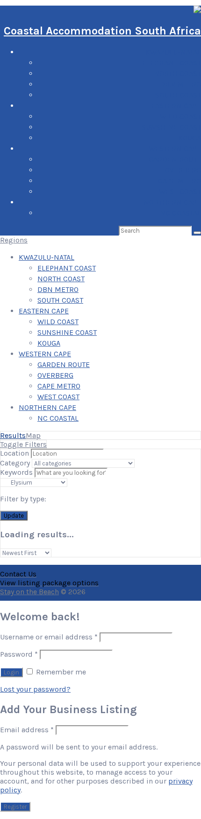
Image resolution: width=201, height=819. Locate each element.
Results (13, 435)
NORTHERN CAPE (172, 202)
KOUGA (189, 137)
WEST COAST (180, 191)
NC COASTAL (180, 212)
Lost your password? (35, 689)
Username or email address (49, 636)
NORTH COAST (177, 73)
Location (14, 453)
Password (19, 654)
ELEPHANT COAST (172, 62)
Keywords (16, 472)
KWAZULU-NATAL (173, 52)
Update (14, 515)
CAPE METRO (179, 180)
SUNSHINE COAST (171, 127)
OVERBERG (183, 170)
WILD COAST (180, 116)
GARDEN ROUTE (175, 159)
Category (15, 462)
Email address (27, 729)
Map (33, 435)
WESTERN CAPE (175, 148)
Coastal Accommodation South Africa (102, 30)
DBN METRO (180, 84)
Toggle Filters (23, 444)
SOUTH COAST (178, 94)
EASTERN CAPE (176, 105)
